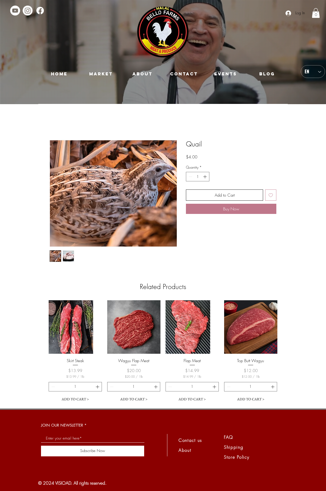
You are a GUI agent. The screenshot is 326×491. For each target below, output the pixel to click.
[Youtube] (15, 11)
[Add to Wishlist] (270, 195)
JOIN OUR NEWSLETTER (62, 425)
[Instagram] (28, 11)
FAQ (228, 437)
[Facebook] (40, 11)
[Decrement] (190, 176)
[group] (163, 352)
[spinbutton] (197, 176)
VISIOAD (63, 483)
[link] (316, 13)
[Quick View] (75, 327)
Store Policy (236, 457)
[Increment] (205, 176)
